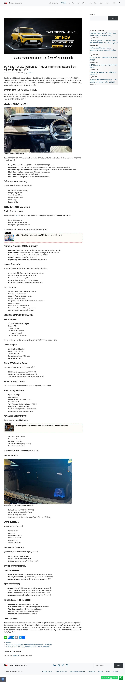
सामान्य (101, 3)
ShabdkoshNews (15, 3)
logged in (16, 655)
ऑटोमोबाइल (63, 3)
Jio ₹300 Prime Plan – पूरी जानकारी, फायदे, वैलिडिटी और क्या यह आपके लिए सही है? (38, 235)
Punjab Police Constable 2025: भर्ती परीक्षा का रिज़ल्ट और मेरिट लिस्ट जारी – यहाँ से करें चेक (29, 644)
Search (92, 14)
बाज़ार (77, 3)
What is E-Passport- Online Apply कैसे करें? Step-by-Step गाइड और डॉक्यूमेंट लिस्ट (27, 646)
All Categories (54, 3)
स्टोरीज (114, 3)
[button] (119, 3)
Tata (17, 215)
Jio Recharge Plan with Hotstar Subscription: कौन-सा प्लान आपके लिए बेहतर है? (103, 50)
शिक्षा (95, 3)
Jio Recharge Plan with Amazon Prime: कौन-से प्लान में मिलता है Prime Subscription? (42, 425)
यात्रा (90, 3)
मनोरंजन (84, 3)
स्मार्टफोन (71, 3)
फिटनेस (107, 3)
